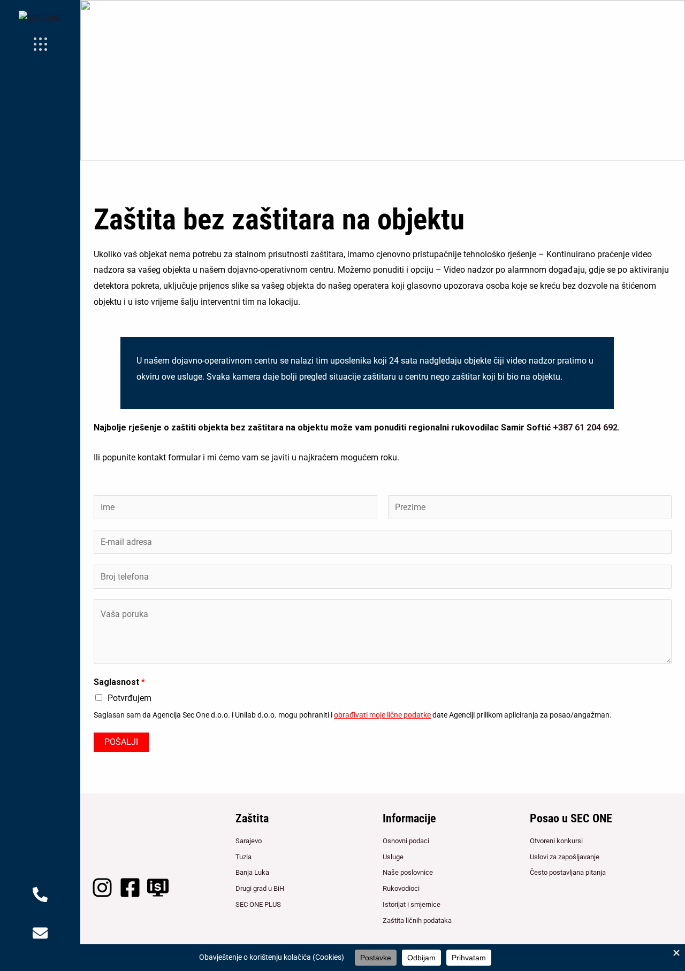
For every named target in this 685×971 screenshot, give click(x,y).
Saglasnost (119, 682)
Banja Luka (252, 872)
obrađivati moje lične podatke (382, 715)
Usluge (393, 857)
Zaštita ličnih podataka (417, 920)
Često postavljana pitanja (568, 872)
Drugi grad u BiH (259, 888)
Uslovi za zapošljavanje (564, 857)
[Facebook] (130, 887)
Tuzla (243, 857)
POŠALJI (121, 742)
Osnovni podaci (406, 841)
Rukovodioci (401, 888)
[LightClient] (158, 887)
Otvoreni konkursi (556, 841)
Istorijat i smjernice (411, 904)
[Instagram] (102, 887)
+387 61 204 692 (585, 427)
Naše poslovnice (408, 872)
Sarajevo (248, 841)
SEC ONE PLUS (258, 904)
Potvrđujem (129, 698)
